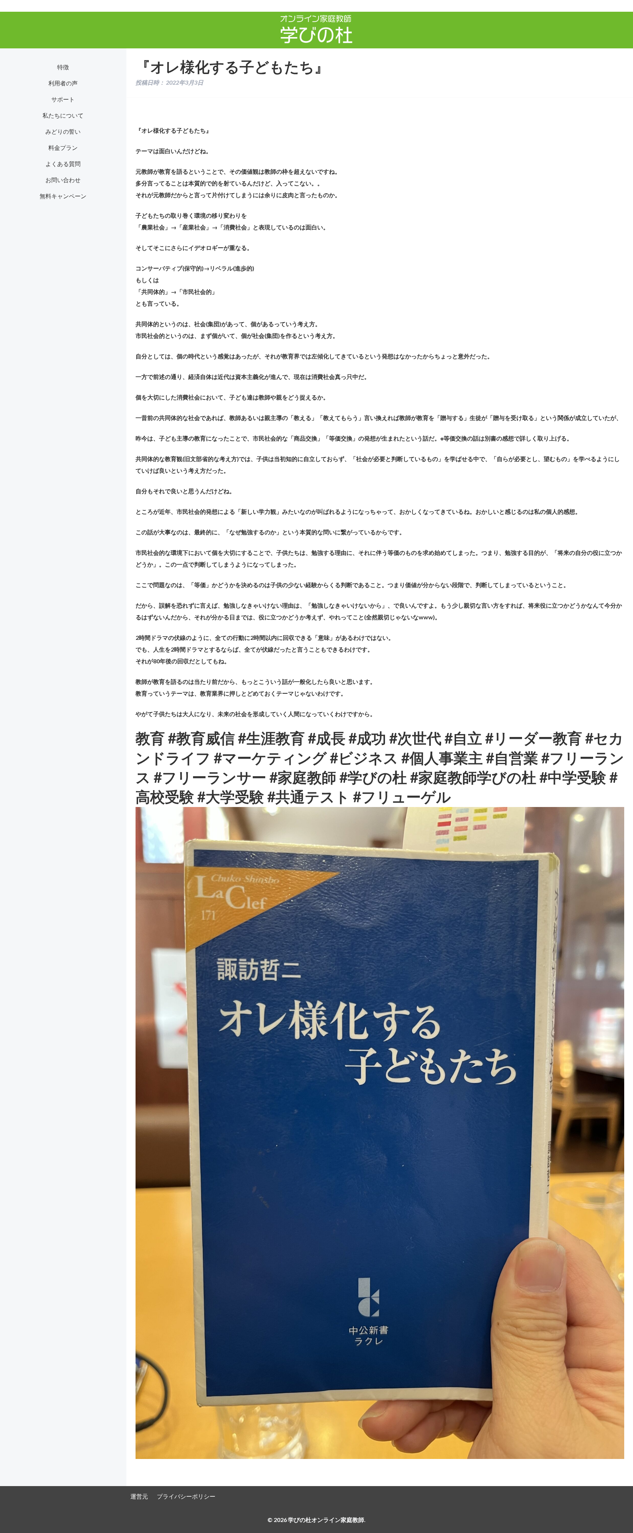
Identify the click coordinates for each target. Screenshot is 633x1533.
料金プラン (63, 147)
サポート (63, 99)
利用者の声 (63, 83)
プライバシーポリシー (186, 1496)
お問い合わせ (63, 179)
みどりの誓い (63, 131)
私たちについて (63, 115)
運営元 (139, 1496)
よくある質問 (63, 163)
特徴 (63, 66)
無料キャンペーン (63, 195)
